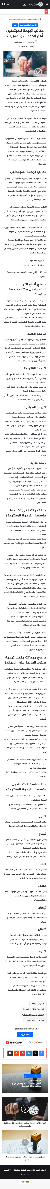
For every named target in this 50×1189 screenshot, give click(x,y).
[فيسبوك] (41, 1053)
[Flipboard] (13, 1043)
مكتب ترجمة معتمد (34, 1021)
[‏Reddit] (16, 1053)
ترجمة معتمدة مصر (32, 1075)
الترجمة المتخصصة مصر (17, 19)
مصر (29, 19)
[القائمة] (3, 5)
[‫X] (35, 1053)
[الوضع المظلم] (8, 5)
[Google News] (36, 1042)
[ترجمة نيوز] (32, 4)
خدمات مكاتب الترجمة (33, 1009)
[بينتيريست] (22, 1053)
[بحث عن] (46, 5)
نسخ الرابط (25, 1034)
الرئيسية (35, 19)
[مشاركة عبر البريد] (10, 1053)
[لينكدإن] (29, 1053)
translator (31, 42)
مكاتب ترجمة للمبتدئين (32, 1015)
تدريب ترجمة (37, 1003)
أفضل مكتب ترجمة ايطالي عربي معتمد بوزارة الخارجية (26, 1085)
